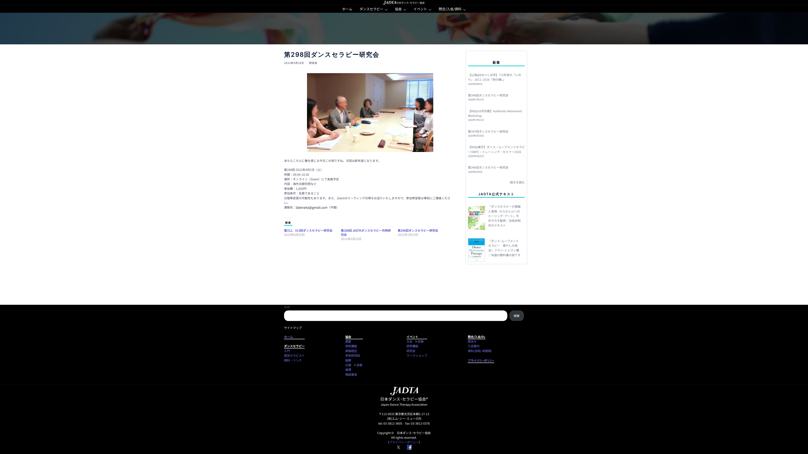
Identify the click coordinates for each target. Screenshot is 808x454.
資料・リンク (293, 360)
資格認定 (351, 351)
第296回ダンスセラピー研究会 (418, 230)
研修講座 (351, 346)
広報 (348, 365)
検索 (287, 307)
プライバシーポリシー (404, 442)
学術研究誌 (352, 355)
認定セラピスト (294, 355)
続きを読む (517, 182)
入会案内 (474, 346)
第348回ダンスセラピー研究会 (488, 95)
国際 (348, 360)
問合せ (472, 341)
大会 (409, 341)
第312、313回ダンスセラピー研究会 (308, 230)
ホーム (347, 8)
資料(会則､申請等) (480, 351)
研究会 (313, 63)
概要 (348, 341)
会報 (359, 365)
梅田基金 (351, 374)
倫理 (348, 369)
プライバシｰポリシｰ (481, 360)
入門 (287, 351)
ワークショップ (417, 355)
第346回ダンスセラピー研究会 (488, 167)
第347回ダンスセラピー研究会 (488, 131)
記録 (421, 341)
